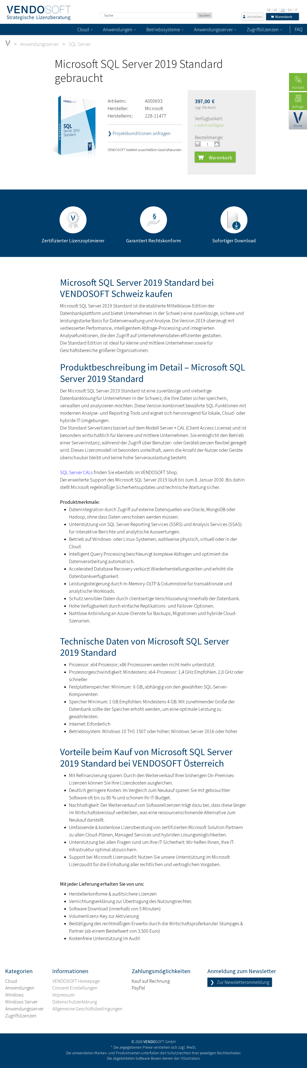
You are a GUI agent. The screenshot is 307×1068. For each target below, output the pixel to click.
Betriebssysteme (163, 29)
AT (276, 10)
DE (269, 10)
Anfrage (298, 106)
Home (298, 125)
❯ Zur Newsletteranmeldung (239, 982)
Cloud (83, 29)
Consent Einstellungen (75, 988)
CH (283, 10)
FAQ (299, 29)
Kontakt (298, 87)
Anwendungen (117, 29)
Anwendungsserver (213, 29)
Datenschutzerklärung (74, 1002)
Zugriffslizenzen (263, 29)
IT (296, 10)
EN (290, 10)
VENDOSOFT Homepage (76, 981)
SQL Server (80, 44)
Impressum (63, 995)
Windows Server (21, 1002)
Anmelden (255, 16)
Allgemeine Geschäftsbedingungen (87, 1009)
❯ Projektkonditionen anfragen (139, 133)
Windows (14, 995)
